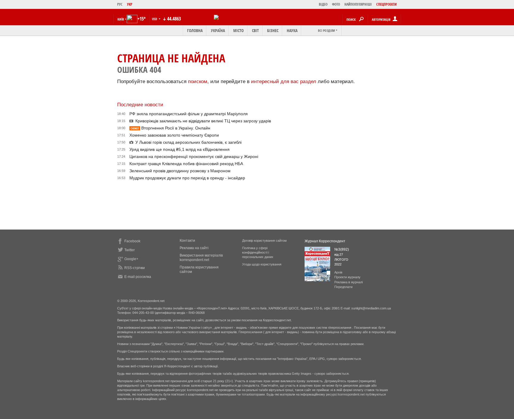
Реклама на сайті (194, 248)
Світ (255, 30)
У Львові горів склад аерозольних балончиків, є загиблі (188, 142)
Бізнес (272, 30)
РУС (120, 4)
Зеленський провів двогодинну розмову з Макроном (180, 170)
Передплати (343, 287)
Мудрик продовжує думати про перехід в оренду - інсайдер (187, 177)
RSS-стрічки (134, 268)
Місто (238, 30)
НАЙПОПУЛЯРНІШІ (358, 4)
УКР (129, 4)
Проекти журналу (347, 277)
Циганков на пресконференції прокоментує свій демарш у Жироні (193, 156)
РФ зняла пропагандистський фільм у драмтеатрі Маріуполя (188, 113)
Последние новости (140, 104)
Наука (292, 30)
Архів (338, 272)
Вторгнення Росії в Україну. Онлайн (170, 128)
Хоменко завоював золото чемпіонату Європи (174, 135)
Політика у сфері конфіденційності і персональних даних (257, 252)
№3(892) (341, 249)
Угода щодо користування (261, 264)
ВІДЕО (323, 4)
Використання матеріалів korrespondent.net (201, 257)
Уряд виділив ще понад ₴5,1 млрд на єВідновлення (179, 149)
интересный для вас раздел (283, 81)
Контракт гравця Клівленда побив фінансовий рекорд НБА (186, 163)
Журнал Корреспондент (325, 241)
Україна (218, 30)
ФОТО (336, 4)
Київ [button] (120, 19)
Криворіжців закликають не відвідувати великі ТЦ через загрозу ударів (203, 120)
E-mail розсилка (137, 277)
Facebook (132, 241)
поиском (197, 81)
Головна (195, 30)
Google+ (131, 259)
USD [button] (155, 19)
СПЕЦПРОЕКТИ (386, 4)
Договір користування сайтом (264, 240)
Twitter (129, 250)
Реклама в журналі (348, 282)
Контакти (187, 240)
